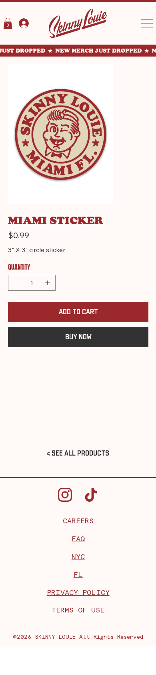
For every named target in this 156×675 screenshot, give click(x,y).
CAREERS (78, 521)
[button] (7, 23)
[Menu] (147, 23)
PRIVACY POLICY (78, 593)
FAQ (78, 539)
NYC (78, 557)
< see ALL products (77, 453)
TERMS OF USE (78, 610)
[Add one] (48, 283)
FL (78, 575)
